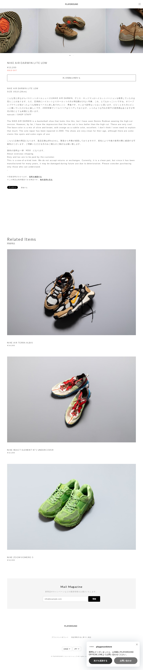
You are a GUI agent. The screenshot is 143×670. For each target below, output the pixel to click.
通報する (24, 187)
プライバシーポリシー (60, 637)
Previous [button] (4, 30)
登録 (94, 599)
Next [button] (138, 30)
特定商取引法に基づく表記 (81, 637)
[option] (71, 30)
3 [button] (73, 55)
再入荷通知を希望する (71, 78)
